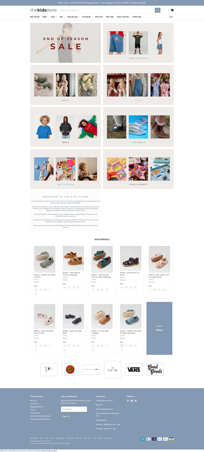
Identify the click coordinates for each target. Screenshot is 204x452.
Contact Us (34, 404)
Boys (53, 17)
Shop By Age (72, 17)
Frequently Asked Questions (40, 419)
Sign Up (66, 416)
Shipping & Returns (36, 407)
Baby (45, 17)
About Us (33, 401)
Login (171, 17)
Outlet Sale (136, 17)
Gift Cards (110, 17)
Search (32, 410)
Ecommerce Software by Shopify (60, 443)
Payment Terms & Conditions (40, 416)
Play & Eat (99, 17)
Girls (61, 17)
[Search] (157, 10)
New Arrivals (35, 17)
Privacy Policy (35, 413)
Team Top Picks (123, 17)
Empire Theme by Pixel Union (39, 443)
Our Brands (86, 17)
